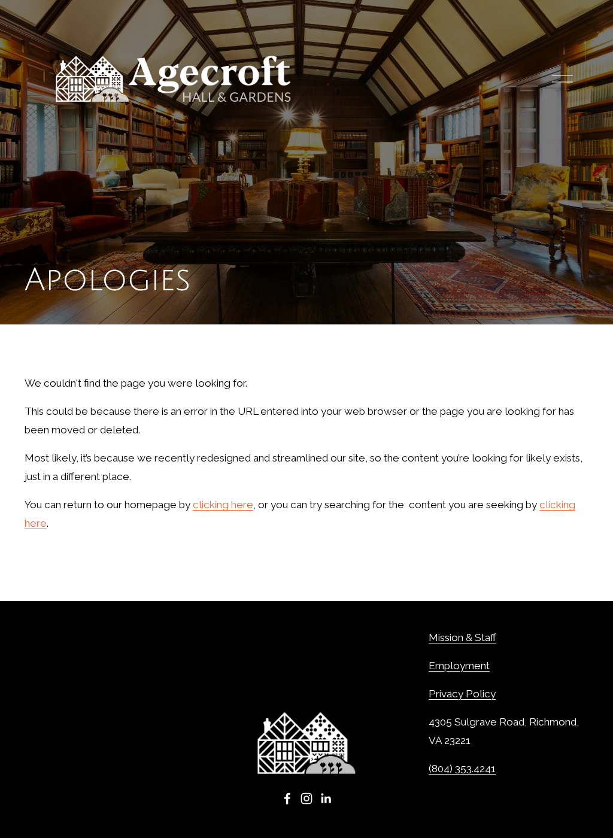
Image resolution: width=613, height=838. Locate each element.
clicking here (223, 505)
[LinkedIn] (326, 798)
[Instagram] (306, 798)
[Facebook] (287, 798)
